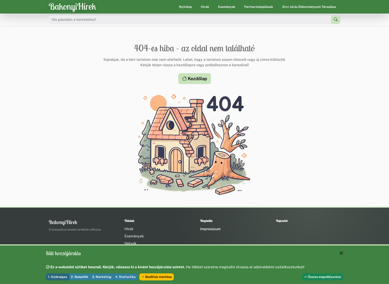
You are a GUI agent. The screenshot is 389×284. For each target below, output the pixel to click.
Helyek (130, 243)
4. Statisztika (125, 277)
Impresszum (210, 229)
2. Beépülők (79, 277)
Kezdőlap (197, 78)
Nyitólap (185, 7)
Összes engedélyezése (324, 277)
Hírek (205, 7)
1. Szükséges (57, 277)
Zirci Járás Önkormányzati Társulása (309, 7)
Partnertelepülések (258, 7)
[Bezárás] (341, 253)
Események (226, 7)
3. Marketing (101, 277)
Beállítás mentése (158, 277)
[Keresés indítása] (335, 19)
